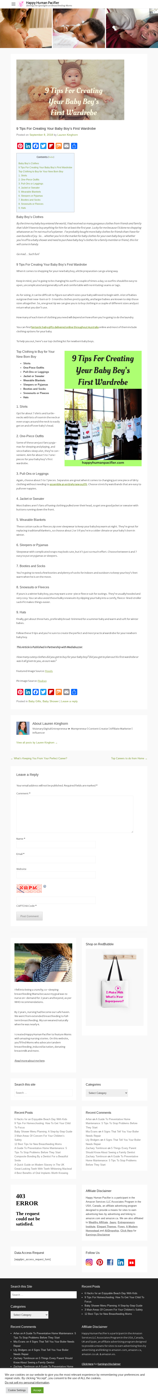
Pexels (49, 671)
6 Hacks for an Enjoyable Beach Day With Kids (40, 1119)
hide (51, 157)
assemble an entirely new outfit (68, 484)
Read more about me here (29, 1060)
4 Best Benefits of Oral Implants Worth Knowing (41, 1173)
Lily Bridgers (93, 1139)
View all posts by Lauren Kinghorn (37, 742)
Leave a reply (69, 701)
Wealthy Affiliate (98, 1222)
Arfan (89, 1119)
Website (21, 869)
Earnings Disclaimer (98, 1234)
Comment (23, 793)
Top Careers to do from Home (129, 758)
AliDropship (112, 1230)
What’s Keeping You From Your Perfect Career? (39, 758)
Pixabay (42, 681)
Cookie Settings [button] (17, 1390)
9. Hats (22, 208)
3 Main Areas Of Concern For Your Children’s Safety (114, 1309)
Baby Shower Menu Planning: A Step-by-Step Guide (43, 1131)
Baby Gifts (35, 701)
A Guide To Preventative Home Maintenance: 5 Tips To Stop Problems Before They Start (111, 1123)
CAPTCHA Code (25, 905)
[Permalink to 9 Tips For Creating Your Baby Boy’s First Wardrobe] (79, 90)
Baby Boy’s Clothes (28, 163)
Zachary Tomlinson (96, 1148)
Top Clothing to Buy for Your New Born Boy (40, 171)
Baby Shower (51, 701)
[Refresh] (45, 886)
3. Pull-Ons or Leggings (30, 183)
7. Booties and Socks (29, 200)
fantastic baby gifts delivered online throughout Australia (65, 327)
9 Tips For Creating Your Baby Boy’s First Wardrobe (45, 167)
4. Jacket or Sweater (29, 187)
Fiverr (121, 1226)
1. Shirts (22, 175)
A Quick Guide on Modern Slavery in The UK (39, 1164)
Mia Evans (92, 1131)
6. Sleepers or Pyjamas (30, 195)
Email (20, 854)
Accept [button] (37, 1390)
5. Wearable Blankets (29, 191)
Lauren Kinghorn (67, 134)
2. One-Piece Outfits (28, 179)
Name (20, 838)
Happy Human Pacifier (42, 3)
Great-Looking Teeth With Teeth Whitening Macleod (43, 1168)
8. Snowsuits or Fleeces (30, 204)
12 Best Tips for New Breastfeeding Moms (38, 1144)
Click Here (126, 1230)
